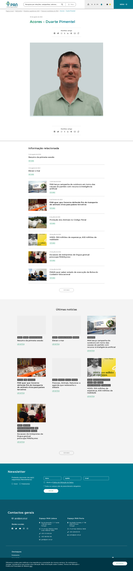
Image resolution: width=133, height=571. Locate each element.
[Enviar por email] (75, 33)
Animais (20, 380)
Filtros (72, 4)
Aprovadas (27, 425)
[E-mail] (96, 478)
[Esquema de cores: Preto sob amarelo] (110, 4)
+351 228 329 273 (75, 532)
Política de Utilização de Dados (63, 482)
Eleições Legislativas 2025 (31, 11)
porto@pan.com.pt (75, 535)
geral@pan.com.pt (21, 518)
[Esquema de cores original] (101, 4)
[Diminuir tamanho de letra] (92, 4)
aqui (31, 566)
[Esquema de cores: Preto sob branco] (104, 4)
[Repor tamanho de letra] (94, 4)
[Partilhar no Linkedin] (68, 33)
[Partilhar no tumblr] (64, 34)
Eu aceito (119, 563)
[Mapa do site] (88, 4)
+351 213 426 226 (46, 533)
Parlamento (31, 380)
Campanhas (91, 337)
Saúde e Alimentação (94, 385)
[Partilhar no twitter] (58, 33)
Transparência (106, 385)
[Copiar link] (78, 33)
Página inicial (10, 11)
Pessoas (74, 380)
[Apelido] (74, 478)
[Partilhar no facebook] (54, 34)
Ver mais (31, 161)
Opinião (26, 337)
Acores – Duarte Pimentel (67, 11)
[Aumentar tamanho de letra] (97, 4)
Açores (20, 337)
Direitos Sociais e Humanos (102, 380)
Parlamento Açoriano (36, 337)
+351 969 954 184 (46, 536)
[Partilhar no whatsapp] (61, 34)
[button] (123, 4)
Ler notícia (20, 344)
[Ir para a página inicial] (12, 4)
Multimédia (18, 11)
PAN (25, 380)
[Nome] (54, 478)
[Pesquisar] (62, 4)
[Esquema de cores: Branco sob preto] (107, 4)
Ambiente (76, 337)
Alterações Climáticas (65, 337)
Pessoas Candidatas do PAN (49, 11)
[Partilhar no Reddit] (71, 34)
